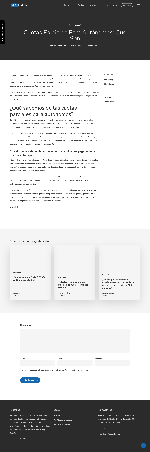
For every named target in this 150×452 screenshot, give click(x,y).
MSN (16, 207)
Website (98, 358)
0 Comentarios (91, 45)
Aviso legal (59, 415)
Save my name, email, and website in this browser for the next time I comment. (55, 370)
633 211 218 (105, 428)
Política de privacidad (63, 420)
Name (23, 358)
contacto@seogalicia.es (110, 434)
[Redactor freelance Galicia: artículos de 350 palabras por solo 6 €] (74, 272)
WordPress (109, 101)
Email (60, 358)
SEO (106, 88)
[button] (138, 5)
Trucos (107, 93)
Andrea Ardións (60, 45)
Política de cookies (62, 424)
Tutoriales (108, 97)
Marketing (108, 79)
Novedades (75, 25)
